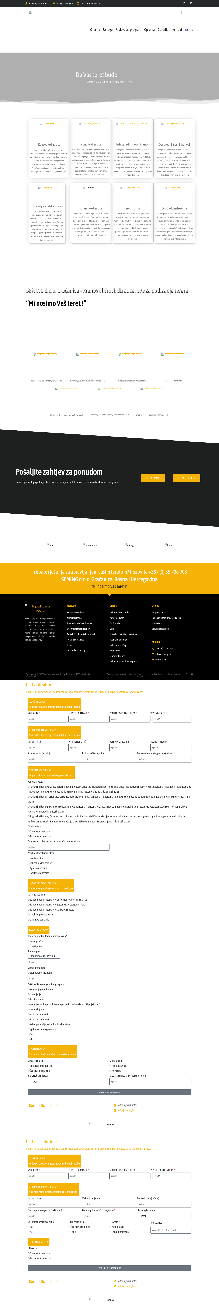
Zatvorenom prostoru (40, 836)
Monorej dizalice (90, 144)
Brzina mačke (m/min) (93, 753)
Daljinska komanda (39, 919)
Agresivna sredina (38, 868)
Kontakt (176, 30)
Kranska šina (116, 1060)
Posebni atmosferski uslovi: (41, 853)
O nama (95, 30)
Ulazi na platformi (146, 1210)
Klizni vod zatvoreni (39, 1019)
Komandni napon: (36, 967)
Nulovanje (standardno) (41, 989)
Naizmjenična (36, 941)
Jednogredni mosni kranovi (132, 144)
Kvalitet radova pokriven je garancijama (152, 415)
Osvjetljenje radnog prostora (42, 1029)
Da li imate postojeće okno (41, 1221)
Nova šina (116, 1070)
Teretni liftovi (132, 208)
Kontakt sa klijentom (173, 380)
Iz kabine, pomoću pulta (41, 914)
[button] (27, 545)
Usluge (108, 30)
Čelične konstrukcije (174, 208)
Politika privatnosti (173, 674)
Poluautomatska (120, 1231)
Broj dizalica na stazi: (38, 1075)
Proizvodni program (128, 30)
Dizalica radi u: (35, 826)
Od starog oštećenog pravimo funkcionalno (67, 415)
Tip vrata (114, 1221)
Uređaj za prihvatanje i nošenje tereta (128, 1075)
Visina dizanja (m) (77, 741)
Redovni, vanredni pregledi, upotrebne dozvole (110, 414)
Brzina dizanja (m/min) (39, 753)
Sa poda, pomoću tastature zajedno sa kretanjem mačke (57, 904)
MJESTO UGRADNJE (78, 713)
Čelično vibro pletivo (81, 1226)
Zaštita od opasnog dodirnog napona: (46, 984)
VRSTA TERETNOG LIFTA (162, 1170)
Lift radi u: (32, 1248)
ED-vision (72, 674)
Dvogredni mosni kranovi (174, 144)
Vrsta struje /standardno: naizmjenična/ (47, 936)
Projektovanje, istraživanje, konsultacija (45, 380)
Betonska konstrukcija (41, 1065)
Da (31, 1226)
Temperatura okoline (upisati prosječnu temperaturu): (54, 841)
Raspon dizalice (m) (119, 741)
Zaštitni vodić (36, 999)
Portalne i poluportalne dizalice (47, 206)
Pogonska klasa (36, 781)
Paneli (74, 1231)
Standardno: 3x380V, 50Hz (42, 956)
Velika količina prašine (41, 863)
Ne (31, 1231)
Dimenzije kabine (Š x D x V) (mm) (98, 1210)
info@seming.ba (126, 1110)
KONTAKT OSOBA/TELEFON (123, 713)
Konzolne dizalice (49, 144)
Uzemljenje (35, 994)
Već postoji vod (37, 1009)
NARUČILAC (33, 713)
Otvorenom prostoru (40, 831)
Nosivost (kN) (34, 741)
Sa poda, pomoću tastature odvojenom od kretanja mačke (58, 899)
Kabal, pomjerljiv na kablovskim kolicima (50, 1024)
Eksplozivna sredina (39, 873)
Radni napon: (34, 951)
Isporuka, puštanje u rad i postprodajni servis (88, 380)
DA (31, 1034)
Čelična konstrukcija (40, 1070)
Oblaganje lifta (76, 1221)
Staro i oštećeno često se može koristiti (131, 380)
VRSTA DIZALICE (158, 713)
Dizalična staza (35, 1060)
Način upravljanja (36, 894)
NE (31, 1039)
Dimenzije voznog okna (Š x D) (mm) (45, 1210)
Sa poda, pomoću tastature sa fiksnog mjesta (52, 909)
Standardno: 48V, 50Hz (41, 972)
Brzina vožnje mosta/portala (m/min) (155, 753)
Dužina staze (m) (158, 741)
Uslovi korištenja (155, 674)
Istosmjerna (36, 946)
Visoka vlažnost (37, 858)
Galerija (163, 30)
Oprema (149, 30)
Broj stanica (156, 1222)
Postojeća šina (119, 1065)
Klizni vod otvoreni (39, 1014)
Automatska (118, 1226)
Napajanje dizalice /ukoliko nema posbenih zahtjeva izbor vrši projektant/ (64, 1004)
